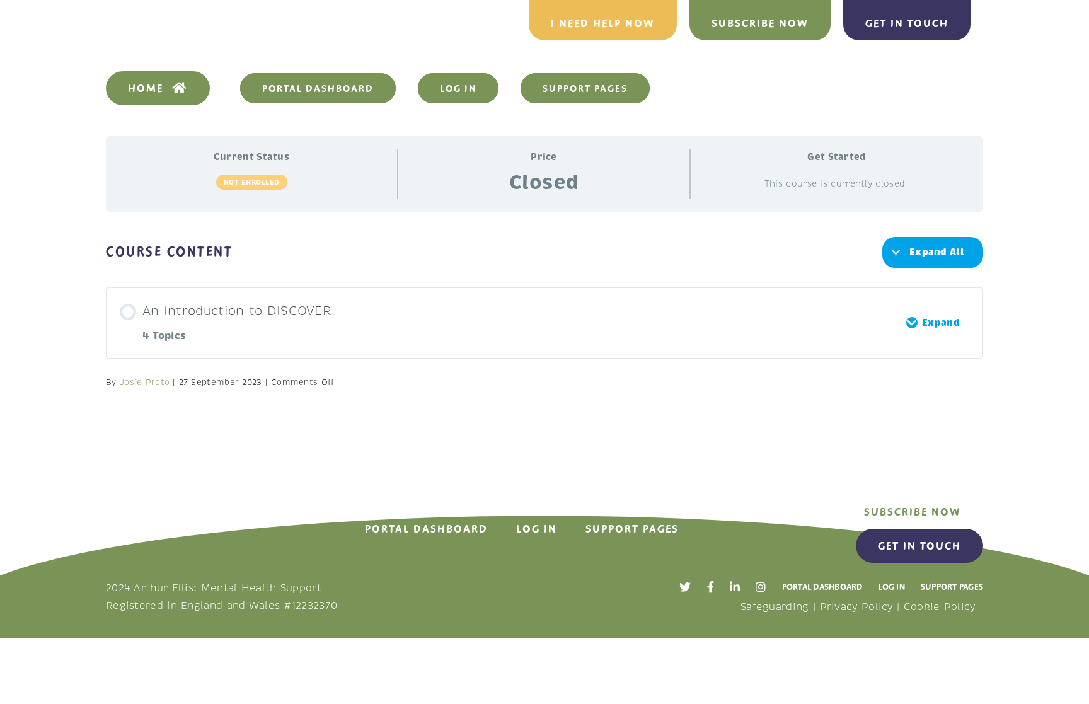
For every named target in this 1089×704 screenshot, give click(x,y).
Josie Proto (145, 383)
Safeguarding (774, 607)
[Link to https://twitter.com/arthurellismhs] (685, 586)
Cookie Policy (940, 607)
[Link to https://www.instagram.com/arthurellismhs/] (761, 586)
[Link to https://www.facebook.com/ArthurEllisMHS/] (710, 586)
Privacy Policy (856, 607)
